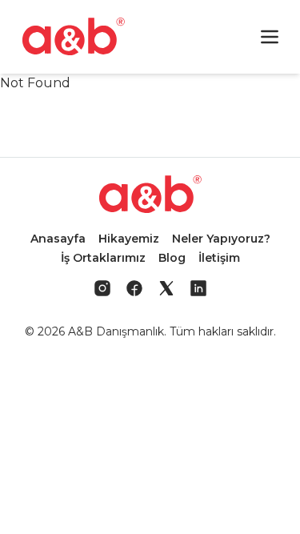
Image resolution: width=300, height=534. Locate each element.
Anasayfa (58, 238)
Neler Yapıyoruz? (221, 238)
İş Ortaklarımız (103, 258)
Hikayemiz (128, 238)
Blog (172, 258)
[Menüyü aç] (269, 36)
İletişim (219, 258)
